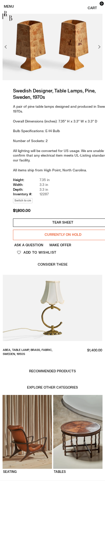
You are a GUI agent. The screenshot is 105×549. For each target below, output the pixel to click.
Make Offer (60, 245)
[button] (94, 6)
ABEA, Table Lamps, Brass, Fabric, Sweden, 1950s (51, 352)
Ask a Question (28, 245)
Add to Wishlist (39, 252)
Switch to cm (23, 200)
